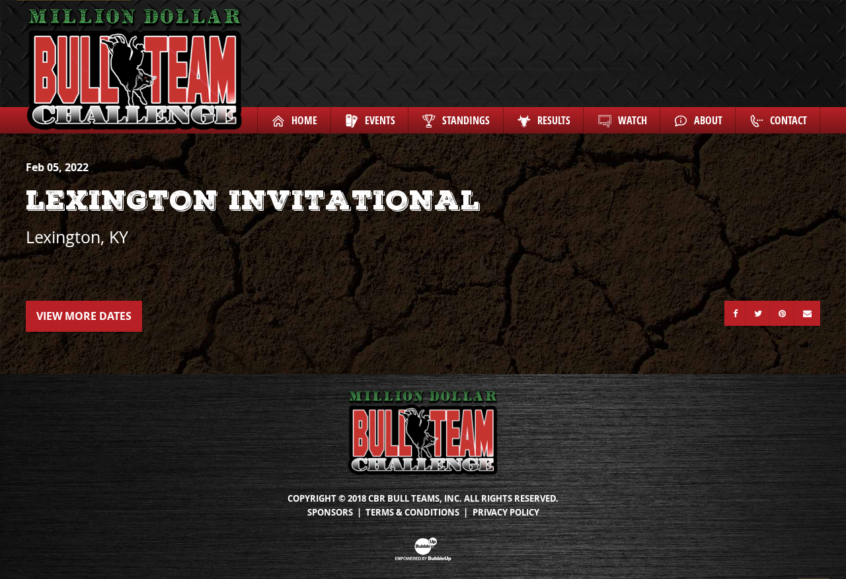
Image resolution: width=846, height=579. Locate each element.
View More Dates (84, 316)
